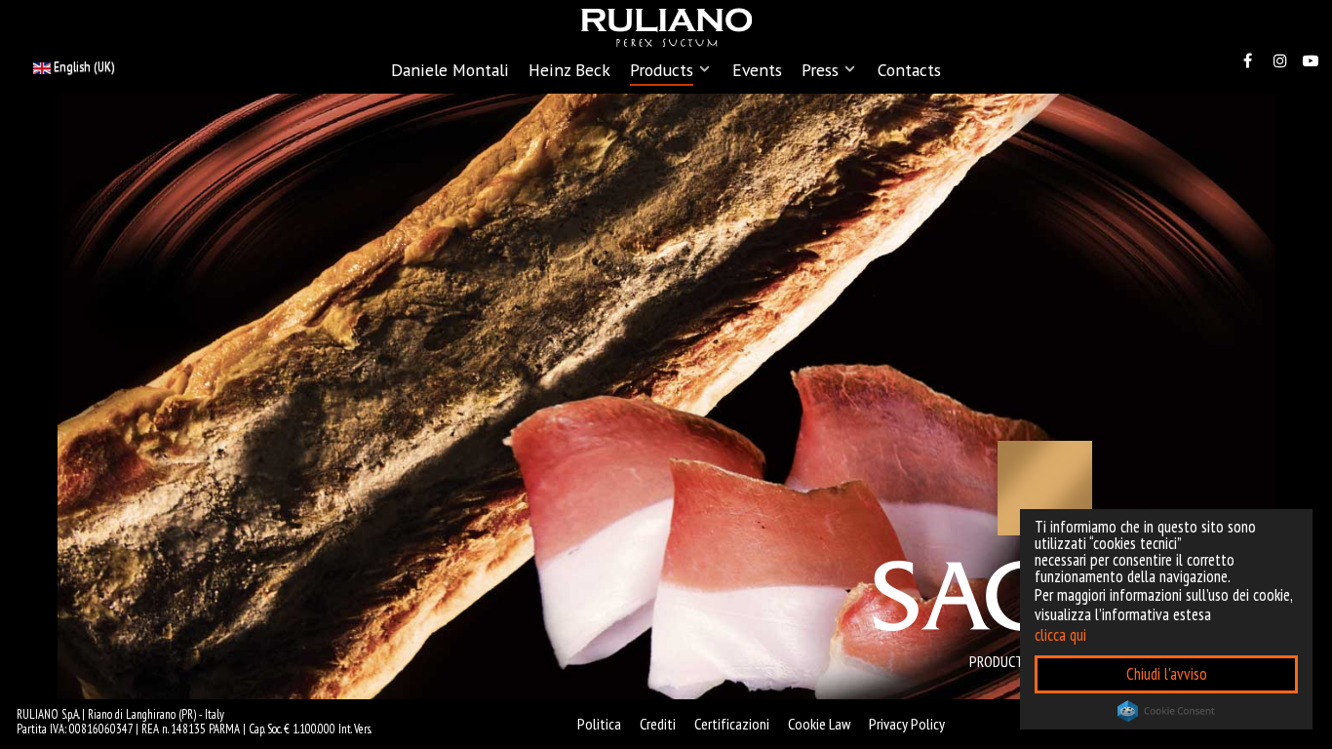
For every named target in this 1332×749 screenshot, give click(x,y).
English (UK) (82, 66)
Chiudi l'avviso (1166, 674)
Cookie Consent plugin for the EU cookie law (1166, 711)
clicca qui (1060, 635)
